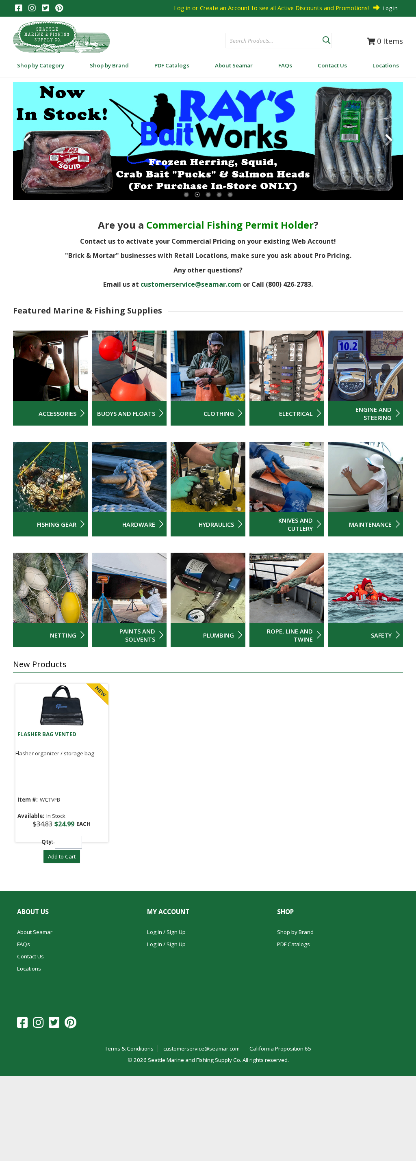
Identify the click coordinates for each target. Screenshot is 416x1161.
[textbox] (270, 41)
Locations (29, 968)
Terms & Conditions (129, 1048)
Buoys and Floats (126, 413)
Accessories (57, 413)
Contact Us (30, 956)
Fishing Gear (56, 524)
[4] (219, 195)
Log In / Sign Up (166, 932)
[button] (326, 39)
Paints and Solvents (137, 635)
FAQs (23, 944)
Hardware (138, 524)
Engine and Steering (373, 413)
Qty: (47, 841)
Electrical (296, 413)
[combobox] (274, 41)
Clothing (219, 413)
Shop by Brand (295, 932)
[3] (208, 195)
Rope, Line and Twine (290, 635)
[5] (230, 195)
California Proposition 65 (280, 1048)
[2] (197, 195)
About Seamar (34, 932)
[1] (186, 195)
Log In (390, 8)
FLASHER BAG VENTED (46, 734)
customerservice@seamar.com (191, 284)
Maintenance (370, 524)
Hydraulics (216, 524)
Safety (381, 635)
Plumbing (218, 635)
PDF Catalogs (293, 944)
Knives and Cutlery (295, 524)
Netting (63, 635)
